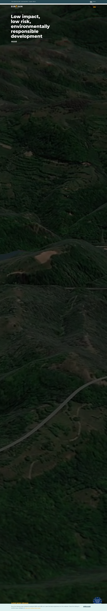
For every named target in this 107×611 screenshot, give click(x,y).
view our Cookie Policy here (32, 608)
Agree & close (87, 606)
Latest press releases (19, 603)
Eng (91, 1)
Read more (14, 41)
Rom (94, 1)
